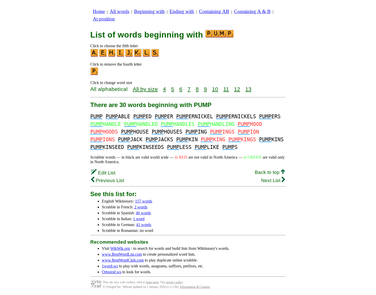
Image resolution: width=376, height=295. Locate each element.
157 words (143, 201)
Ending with (182, 11)
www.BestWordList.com (122, 254)
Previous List (109, 180)
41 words (143, 224)
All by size (145, 89)
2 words (140, 207)
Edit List (106, 172)
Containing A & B (252, 11)
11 (226, 89)
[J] (129, 55)
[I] (120, 55)
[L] (146, 55)
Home (99, 11)
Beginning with (149, 11)
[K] (138, 55)
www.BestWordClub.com (123, 260)
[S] (155, 55)
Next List (271, 180)
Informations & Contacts (195, 287)
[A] (94, 55)
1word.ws (110, 266)
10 (215, 89)
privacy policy (174, 282)
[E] (103, 55)
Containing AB (214, 11)
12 (237, 89)
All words (119, 11)
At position (104, 18)
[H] (112, 55)
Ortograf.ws (111, 272)
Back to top (268, 172)
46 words (143, 213)
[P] (94, 74)
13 (248, 89)
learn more (152, 282)
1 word (139, 219)
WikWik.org (120, 248)
